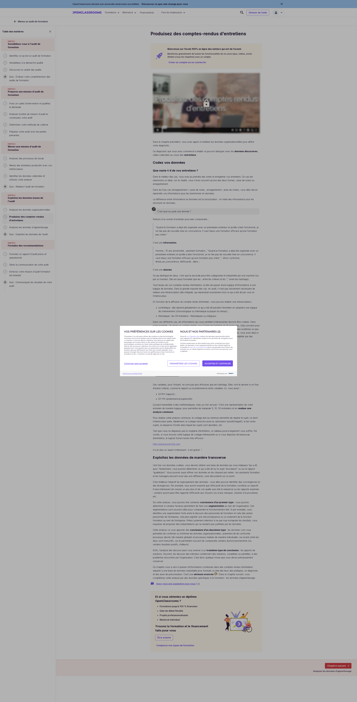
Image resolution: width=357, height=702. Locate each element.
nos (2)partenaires (193, 336)
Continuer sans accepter (136, 363)
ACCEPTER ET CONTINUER (218, 363)
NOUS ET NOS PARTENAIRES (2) (200, 331)
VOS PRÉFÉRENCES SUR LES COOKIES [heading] (148, 331)
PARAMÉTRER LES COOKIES (183, 363)
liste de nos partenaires (198, 347)
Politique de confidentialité (132, 373)
